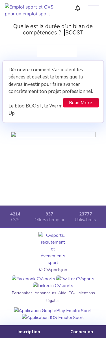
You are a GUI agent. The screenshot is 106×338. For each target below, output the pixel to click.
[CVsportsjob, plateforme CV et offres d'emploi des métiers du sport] (29, 13)
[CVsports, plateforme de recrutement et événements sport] (53, 263)
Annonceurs (45, 293)
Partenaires (22, 293)
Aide (62, 293)
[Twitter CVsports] (75, 279)
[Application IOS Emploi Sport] (53, 317)
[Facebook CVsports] (33, 279)
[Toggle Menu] (93, 8)
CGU (72, 293)
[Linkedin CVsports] (53, 286)
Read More (80, 102)
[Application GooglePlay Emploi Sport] (53, 311)
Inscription (28, 332)
